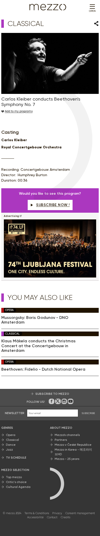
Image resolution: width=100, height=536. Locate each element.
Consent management (80, 513)
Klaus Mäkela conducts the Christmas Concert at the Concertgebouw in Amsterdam (38, 346)
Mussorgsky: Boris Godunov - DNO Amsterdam (34, 320)
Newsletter (14, 413)
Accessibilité (35, 517)
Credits (65, 517)
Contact (52, 517)
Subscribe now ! (53, 205)
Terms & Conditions (37, 513)
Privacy (57, 513)
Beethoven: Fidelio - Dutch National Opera (43, 369)
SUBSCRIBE (88, 413)
